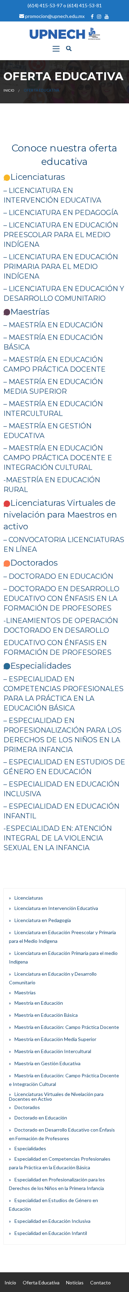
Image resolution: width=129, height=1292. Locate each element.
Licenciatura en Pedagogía (42, 920)
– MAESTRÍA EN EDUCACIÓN (53, 325)
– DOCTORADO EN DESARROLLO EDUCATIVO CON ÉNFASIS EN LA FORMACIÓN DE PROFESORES (61, 598)
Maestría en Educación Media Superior (55, 1039)
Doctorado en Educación (40, 1118)
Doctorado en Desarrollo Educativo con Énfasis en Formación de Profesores (62, 1134)
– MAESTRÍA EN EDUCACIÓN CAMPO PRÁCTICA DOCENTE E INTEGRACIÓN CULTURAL (57, 458)
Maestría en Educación (38, 1003)
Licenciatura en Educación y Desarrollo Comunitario (53, 978)
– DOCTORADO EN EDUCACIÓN (58, 576)
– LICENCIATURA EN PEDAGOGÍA (60, 212)
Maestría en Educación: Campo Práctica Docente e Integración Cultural (64, 1079)
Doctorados (27, 1107)
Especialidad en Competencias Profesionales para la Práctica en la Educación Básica (59, 1163)
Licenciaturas (28, 898)
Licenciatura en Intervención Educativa (56, 908)
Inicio (8, 90)
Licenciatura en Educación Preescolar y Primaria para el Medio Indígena (62, 936)
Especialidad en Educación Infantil (50, 1233)
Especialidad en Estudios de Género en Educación (53, 1204)
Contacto (100, 1282)
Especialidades (30, 1148)
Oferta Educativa (41, 1282)
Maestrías (25, 992)
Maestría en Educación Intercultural (52, 1051)
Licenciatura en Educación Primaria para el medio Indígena (63, 957)
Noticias (75, 1282)
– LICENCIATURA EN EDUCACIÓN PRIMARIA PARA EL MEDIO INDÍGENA (60, 266)
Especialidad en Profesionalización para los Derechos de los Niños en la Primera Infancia (57, 1184)
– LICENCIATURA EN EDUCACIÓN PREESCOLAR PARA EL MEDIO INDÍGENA (60, 235)
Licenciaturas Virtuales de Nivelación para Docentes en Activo (56, 1096)
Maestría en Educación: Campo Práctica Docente (66, 1027)
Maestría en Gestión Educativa (47, 1063)
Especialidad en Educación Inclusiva (52, 1221)
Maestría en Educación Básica (46, 1015)
